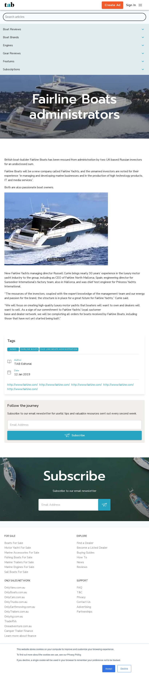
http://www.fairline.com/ (22, 385)
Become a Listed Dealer (92, 548)
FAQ (79, 587)
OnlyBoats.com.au (15, 592)
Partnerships (84, 611)
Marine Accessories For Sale (21, 552)
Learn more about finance (20, 636)
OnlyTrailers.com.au (16, 611)
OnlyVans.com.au (14, 587)
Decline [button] (124, 668)
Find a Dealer (85, 543)
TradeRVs (10, 621)
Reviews (82, 567)
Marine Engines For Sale (19, 567)
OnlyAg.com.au (13, 616)
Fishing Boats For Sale (18, 557)
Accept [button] (108, 668)
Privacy (81, 597)
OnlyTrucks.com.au (15, 602)
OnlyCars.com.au (14, 597)
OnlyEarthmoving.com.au (19, 607)
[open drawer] (140, 5)
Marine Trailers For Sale (19, 562)
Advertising (84, 607)
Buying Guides (85, 552)
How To (82, 557)
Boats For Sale (13, 543)
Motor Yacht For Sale (17, 548)
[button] (74, 29)
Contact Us (83, 602)
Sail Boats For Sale (16, 572)
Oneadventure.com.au (18, 626)
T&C (79, 592)
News (80, 562)
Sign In (131, 5)
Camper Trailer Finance (18, 631)
